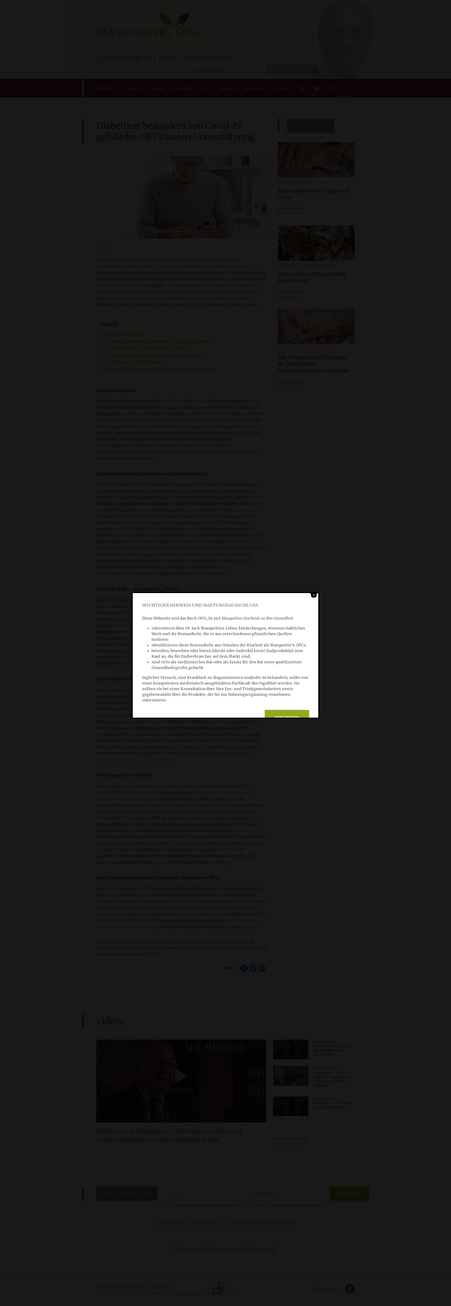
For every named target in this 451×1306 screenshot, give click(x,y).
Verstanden (287, 717)
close (313, 595)
